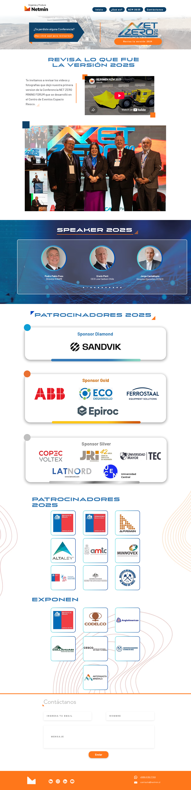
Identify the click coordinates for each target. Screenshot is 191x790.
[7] (105, 287)
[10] (117, 287)
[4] (94, 287)
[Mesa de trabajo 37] (72, 781)
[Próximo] (180, 267)
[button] (63, 523)
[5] (98, 287)
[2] (87, 287)
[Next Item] (161, 168)
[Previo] (24, 267)
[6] (102, 287)
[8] (109, 287)
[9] (113, 287)
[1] (83, 287)
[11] (120, 287)
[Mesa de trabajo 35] (51, 781)
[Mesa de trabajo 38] (65, 781)
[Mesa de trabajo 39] (58, 781)
